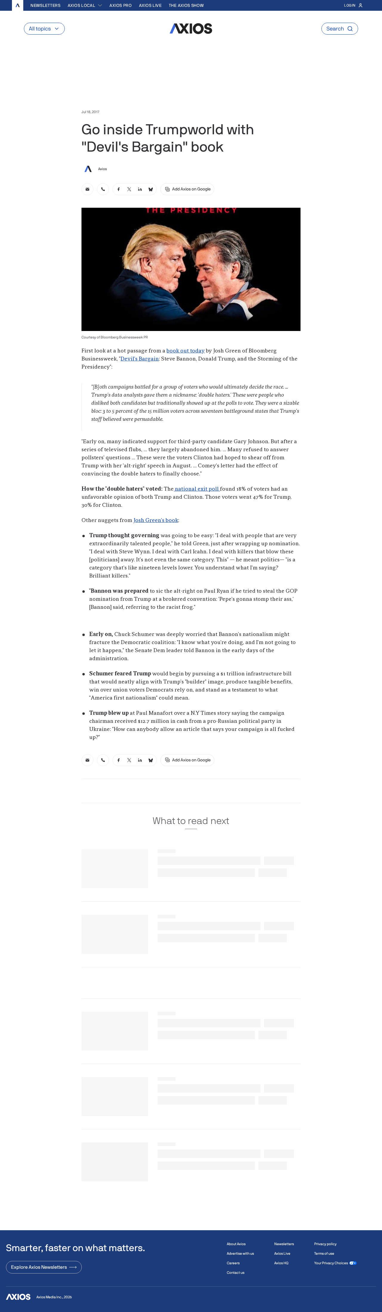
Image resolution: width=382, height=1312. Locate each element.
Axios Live (150, 5)
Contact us (235, 1272)
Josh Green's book (155, 520)
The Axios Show (186, 5)
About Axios (236, 1244)
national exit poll (197, 489)
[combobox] (85, 5)
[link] (87, 189)
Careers (233, 1263)
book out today (186, 351)
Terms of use (324, 1253)
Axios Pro (121, 5)
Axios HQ (281, 1263)
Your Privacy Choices (331, 1263)
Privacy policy (325, 1244)
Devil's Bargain (140, 359)
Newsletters (45, 5)
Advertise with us (240, 1253)
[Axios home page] (17, 5)
